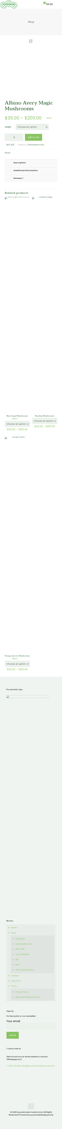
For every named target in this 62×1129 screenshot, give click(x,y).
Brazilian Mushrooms (44, 415)
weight (8, 127)
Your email (13, 1021)
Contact (15, 975)
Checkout (15, 980)
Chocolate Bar (22, 954)
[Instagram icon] (35, 1118)
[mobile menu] (58, 4)
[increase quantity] (20, 137)
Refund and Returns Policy (28, 997)
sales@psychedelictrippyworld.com (38, 1065)
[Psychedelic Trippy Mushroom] (9, 4)
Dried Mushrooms (36, 144)
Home (14, 927)
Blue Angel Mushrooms (17, 415)
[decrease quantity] (8, 137)
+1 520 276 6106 (13, 1065)
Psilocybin (20, 938)
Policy (14, 986)
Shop (13, 932)
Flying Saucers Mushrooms (17, 655)
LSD (17, 959)
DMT (17, 964)
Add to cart (33, 137)
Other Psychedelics (25, 969)
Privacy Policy (22, 992)
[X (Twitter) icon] (29, 1118)
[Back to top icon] (31, 1106)
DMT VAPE (20, 949)
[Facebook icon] (26, 1118)
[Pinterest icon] (32, 1118)
